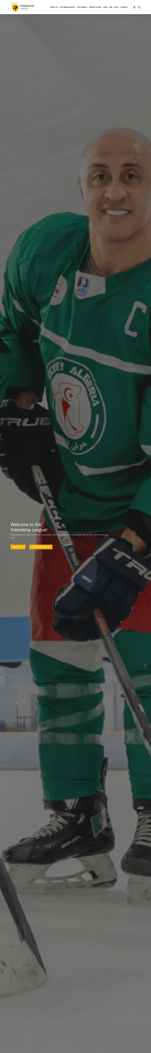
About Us (18, 547)
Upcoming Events (41, 547)
